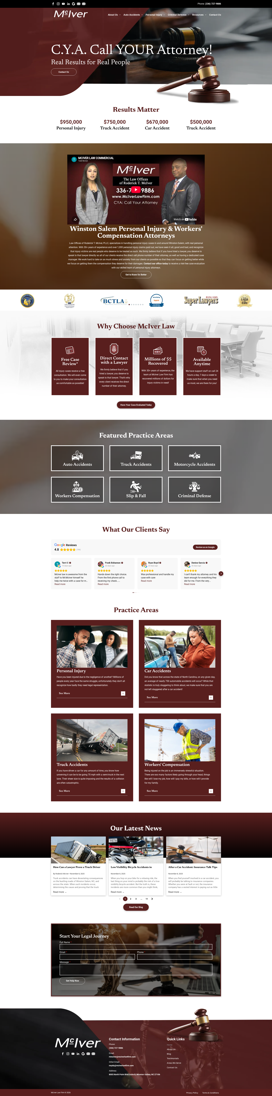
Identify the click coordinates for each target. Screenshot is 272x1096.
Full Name (65, 942)
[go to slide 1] (129, 304)
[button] (51, 573)
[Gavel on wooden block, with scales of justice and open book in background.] (193, 849)
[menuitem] (113, 15)
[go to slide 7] (142, 304)
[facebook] (53, 4)
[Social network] (78, 4)
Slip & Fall (136, 496)
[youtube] (63, 4)
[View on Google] (57, 564)
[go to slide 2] (131, 304)
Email (62, 952)
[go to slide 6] (140, 304)
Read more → (60, 892)
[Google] (73, 4)
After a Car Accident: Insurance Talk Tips (192, 867)
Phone (140, 952)
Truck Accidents (136, 465)
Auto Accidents (77, 465)
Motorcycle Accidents (194, 465)
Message (64, 962)
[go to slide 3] (133, 304)
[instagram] (58, 4)
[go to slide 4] (136, 304)
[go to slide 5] (138, 304)
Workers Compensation (77, 496)
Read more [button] (60, 584)
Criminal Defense (194, 496)
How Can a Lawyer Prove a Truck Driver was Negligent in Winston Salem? (76, 867)
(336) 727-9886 (213, 3)
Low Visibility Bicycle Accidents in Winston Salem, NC (131, 867)
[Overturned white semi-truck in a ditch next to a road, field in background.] (78, 849)
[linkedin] (68, 4)
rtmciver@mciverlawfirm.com (122, 1057)
